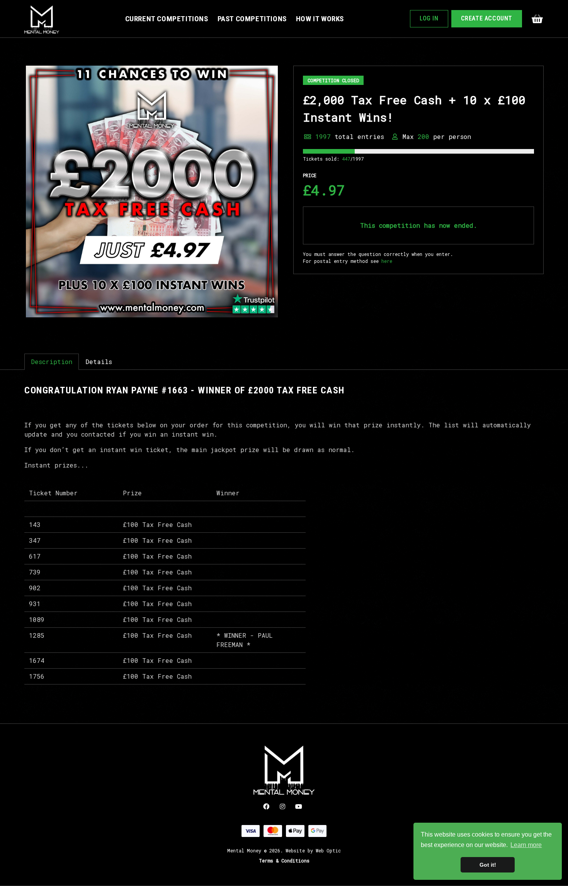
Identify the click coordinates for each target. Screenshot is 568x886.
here (386, 261)
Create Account (486, 18)
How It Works (320, 18)
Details (98, 361)
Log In (429, 18)
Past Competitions (252, 18)
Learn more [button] (526, 845)
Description (51, 361)
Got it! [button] (488, 865)
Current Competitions (166, 18)
